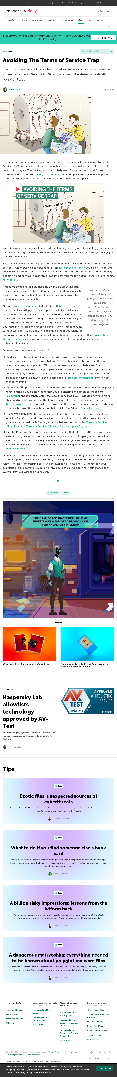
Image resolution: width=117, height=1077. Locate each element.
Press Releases (56, 1062)
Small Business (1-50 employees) (40, 3)
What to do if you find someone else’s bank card (26, 664)
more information (44, 1072)
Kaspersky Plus (12, 1014)
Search (111, 51)
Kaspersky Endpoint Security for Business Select (69, 1023)
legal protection (49, 174)
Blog (80, 20)
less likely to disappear (80, 377)
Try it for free (103, 37)
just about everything (72, 267)
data (66, 492)
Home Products (19, 3)
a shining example (26, 306)
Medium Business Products (68, 1004)
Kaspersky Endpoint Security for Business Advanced (69, 1033)
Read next (10, 689)
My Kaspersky (102, 11)
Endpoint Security (95, 1022)
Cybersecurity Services (97, 1010)
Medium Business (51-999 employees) (70, 3)
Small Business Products (45, 1003)
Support (50, 20)
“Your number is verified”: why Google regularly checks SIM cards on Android (84, 665)
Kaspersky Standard (14, 1010)
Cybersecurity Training (97, 1031)
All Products (11, 1023)
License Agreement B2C (15, 1055)
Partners (27, 1062)
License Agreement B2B (34, 1055)
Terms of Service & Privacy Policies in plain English (56, 426)
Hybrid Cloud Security (96, 1026)
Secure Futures (96, 20)
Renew (24, 20)
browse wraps (14, 404)
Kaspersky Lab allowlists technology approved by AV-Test (25, 711)
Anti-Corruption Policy (69, 1052)
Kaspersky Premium (14, 1019)
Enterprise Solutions (97, 1003)
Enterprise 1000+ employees (99, 3)
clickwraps (12, 395)
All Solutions (92, 1039)
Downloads (37, 20)
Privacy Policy (54, 1052)
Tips (60, 786)
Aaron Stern (14, 90)
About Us (19, 1062)
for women (9, 279)
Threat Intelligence (95, 1035)
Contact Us (10, 1062)
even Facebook (15, 448)
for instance (96, 408)
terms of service (69, 306)
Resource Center (66, 20)
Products (10, 20)
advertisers (11, 51)
